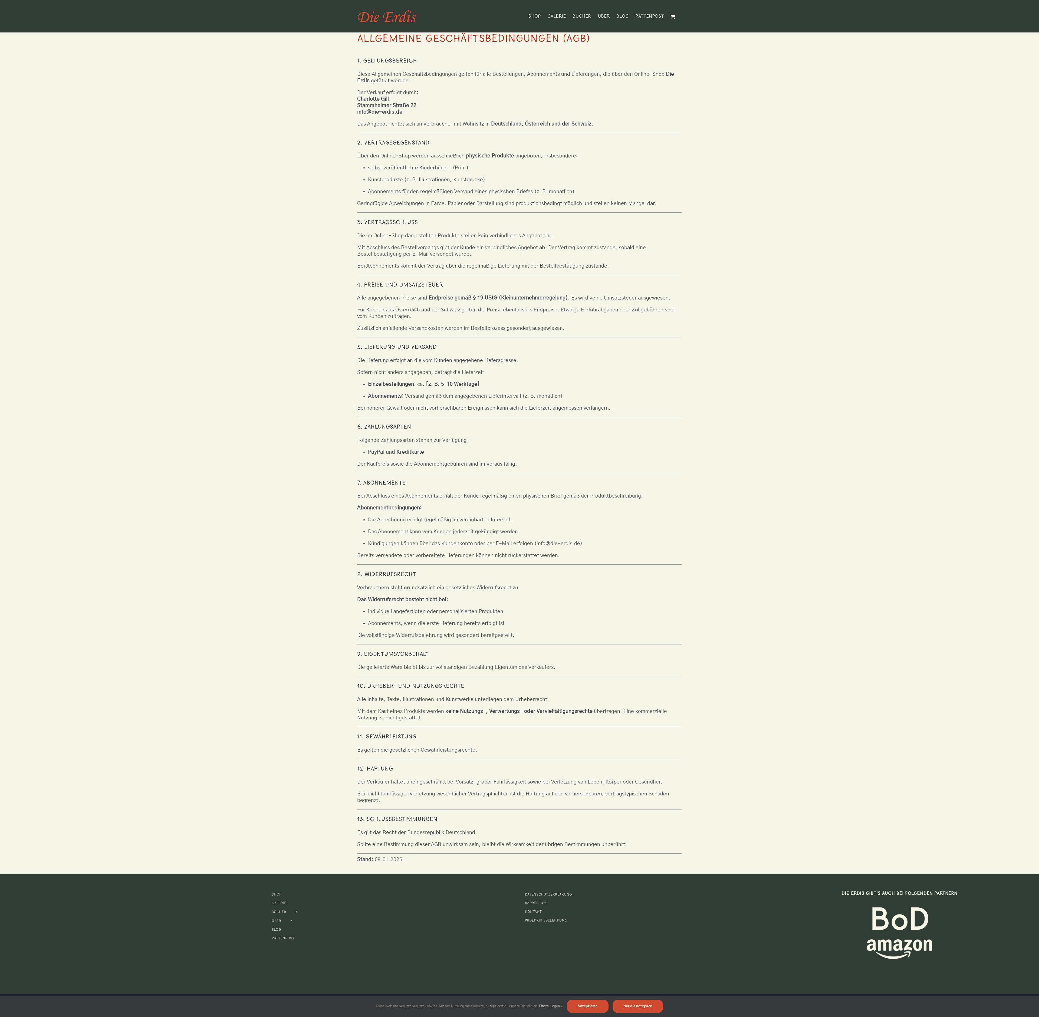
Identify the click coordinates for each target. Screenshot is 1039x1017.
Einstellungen (550, 1006)
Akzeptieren (588, 1006)
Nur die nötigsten (637, 1006)
